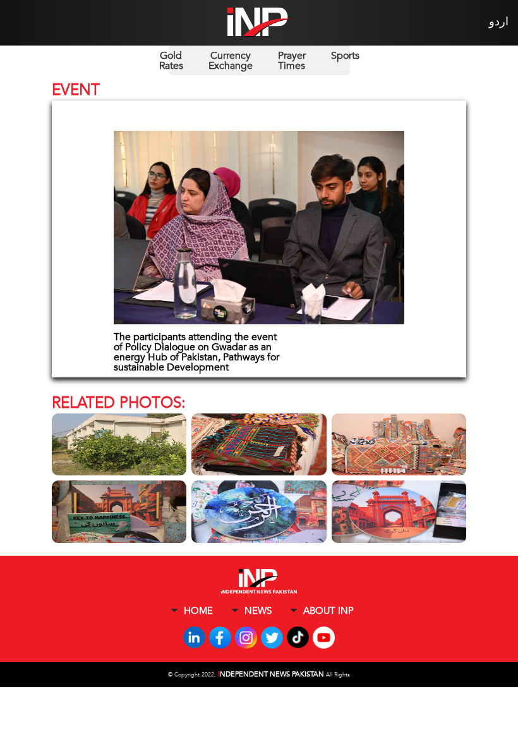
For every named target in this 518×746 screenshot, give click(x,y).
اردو (499, 22)
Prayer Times (292, 61)
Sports (345, 56)
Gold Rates (171, 61)
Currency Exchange (230, 61)
